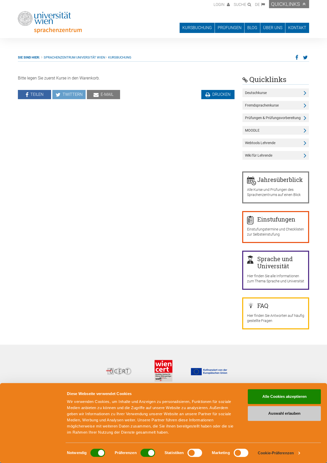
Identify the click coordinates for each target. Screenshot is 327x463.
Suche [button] (240, 4)
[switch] (148, 453)
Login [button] (220, 4)
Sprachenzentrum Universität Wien (74, 57)
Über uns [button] (272, 27)
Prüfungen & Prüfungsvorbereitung (273, 118)
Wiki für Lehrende (258, 155)
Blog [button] (252, 27)
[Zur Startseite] (50, 22)
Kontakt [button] (297, 27)
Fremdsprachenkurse (262, 105)
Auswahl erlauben (284, 413)
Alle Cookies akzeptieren (284, 396)
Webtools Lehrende (260, 143)
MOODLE (252, 130)
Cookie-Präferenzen (276, 453)
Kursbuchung (119, 57)
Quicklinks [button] (285, 4)
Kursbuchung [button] (197, 27)
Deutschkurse (256, 93)
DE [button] (257, 4)
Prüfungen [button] (229, 27)
